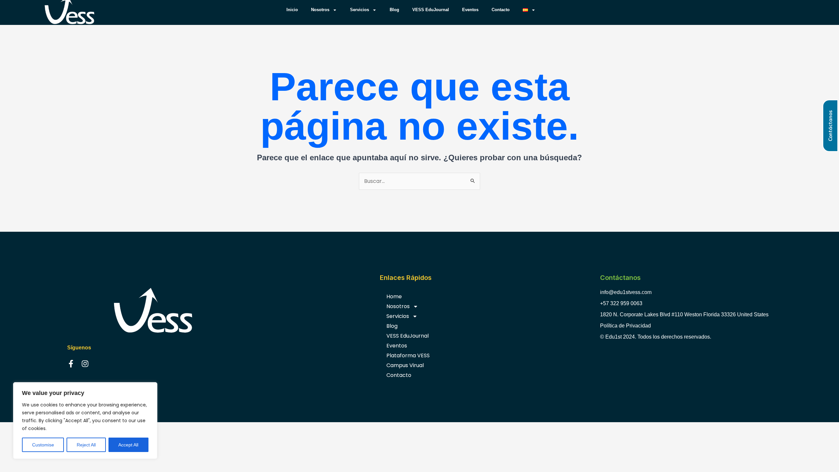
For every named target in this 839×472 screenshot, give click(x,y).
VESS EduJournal (430, 9)
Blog (394, 9)
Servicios (359, 9)
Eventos (470, 9)
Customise (43, 444)
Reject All (86, 444)
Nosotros (320, 9)
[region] (85, 420)
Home (394, 296)
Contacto (501, 9)
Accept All (128, 444)
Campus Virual (405, 365)
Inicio (292, 9)
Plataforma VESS (408, 355)
